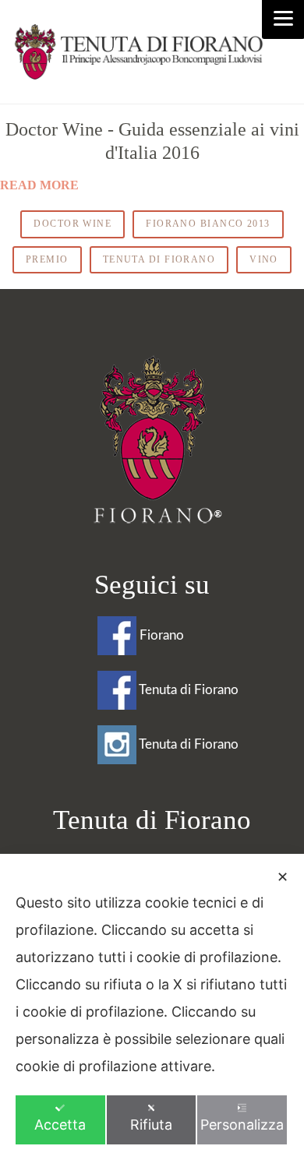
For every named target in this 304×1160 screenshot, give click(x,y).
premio (47, 259)
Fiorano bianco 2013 (208, 223)
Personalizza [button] (242, 1124)
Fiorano (160, 635)
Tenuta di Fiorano (159, 259)
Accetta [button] (60, 1124)
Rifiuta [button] (151, 1124)
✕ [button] (282, 877)
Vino (263, 259)
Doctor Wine (72, 223)
